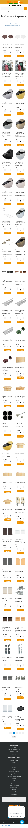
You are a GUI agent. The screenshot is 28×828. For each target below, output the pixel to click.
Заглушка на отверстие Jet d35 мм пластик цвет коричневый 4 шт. (7, 46)
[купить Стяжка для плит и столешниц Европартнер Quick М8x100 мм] (20, 415)
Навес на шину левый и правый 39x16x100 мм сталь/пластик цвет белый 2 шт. (20, 512)
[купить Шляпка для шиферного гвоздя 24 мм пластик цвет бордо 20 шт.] (7, 359)
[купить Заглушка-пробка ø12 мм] (20, 359)
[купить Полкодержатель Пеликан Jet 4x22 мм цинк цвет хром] (20, 154)
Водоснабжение (14, 760)
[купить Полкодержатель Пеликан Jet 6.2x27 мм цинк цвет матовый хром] (7, 94)
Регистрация (7, 825)
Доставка (14, 747)
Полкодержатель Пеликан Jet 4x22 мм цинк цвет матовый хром (6, 134)
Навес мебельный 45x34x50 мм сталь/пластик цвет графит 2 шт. (7, 688)
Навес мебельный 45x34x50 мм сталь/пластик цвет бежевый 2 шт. (20, 629)
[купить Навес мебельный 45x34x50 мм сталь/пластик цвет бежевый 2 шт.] (20, 619)
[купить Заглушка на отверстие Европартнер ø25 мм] (20, 388)
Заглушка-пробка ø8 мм (20, 482)
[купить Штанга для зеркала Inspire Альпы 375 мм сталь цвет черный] (20, 65)
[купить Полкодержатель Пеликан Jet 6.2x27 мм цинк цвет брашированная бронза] (20, 242)
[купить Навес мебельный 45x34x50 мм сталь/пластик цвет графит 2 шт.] (7, 678)
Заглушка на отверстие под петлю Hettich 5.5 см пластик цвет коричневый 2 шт (20, 282)
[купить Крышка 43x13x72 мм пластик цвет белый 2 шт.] (7, 590)
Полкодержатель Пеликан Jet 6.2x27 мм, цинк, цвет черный (7, 164)
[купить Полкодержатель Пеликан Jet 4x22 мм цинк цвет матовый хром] (7, 124)
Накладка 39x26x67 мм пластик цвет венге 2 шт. (7, 541)
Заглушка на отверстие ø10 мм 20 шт (20, 454)
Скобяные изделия (14, 783)
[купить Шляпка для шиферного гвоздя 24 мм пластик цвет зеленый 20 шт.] (20, 331)
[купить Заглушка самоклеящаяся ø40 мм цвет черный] (7, 415)
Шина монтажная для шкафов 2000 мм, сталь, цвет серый (19, 312)
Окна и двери (14, 773)
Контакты (14, 754)
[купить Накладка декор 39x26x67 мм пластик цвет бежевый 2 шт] (20, 562)
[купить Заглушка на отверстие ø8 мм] (7, 501)
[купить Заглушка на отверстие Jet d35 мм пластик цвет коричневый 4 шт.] (7, 36)
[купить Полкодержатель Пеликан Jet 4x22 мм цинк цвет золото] (20, 94)
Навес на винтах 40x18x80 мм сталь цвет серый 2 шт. (19, 600)
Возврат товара (14, 751)
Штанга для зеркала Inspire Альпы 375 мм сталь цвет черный (19, 75)
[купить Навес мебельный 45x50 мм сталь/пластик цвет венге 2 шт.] (7, 619)
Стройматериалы (14, 787)
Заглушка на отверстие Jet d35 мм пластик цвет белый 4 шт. (20, 46)
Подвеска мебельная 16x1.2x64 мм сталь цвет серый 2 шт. (6, 659)
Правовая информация (14, 749)
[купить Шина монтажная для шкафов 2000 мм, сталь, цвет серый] (20, 302)
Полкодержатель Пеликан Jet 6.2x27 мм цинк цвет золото (7, 455)
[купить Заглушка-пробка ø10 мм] (7, 474)
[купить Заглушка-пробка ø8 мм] (20, 474)
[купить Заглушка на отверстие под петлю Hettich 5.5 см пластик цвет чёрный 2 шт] (7, 272)
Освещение (14, 774)
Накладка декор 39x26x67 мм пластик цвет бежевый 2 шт (19, 571)
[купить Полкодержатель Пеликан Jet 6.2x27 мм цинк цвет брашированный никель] (7, 183)
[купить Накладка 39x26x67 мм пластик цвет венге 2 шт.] (7, 532)
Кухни (14, 769)
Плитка (14, 778)
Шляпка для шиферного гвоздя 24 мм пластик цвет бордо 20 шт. (7, 369)
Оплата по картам (14, 753)
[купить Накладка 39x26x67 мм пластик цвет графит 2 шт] (7, 562)
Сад (14, 780)
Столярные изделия (14, 785)
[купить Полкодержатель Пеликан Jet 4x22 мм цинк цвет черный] (7, 213)
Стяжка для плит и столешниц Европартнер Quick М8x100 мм (19, 426)
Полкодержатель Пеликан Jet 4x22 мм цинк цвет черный (6, 222)
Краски (14, 767)
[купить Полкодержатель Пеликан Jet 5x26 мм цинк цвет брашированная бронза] (20, 124)
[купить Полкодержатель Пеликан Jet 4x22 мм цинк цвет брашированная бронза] (7, 242)
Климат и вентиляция (14, 765)
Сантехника (14, 782)
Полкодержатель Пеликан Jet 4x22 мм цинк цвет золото (19, 103)
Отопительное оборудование (14, 776)
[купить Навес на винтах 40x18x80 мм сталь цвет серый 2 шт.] (20, 590)
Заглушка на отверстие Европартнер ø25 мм (20, 397)
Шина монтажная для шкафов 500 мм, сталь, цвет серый (7, 340)
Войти (3, 825)
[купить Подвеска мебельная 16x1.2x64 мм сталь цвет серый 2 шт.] (7, 649)
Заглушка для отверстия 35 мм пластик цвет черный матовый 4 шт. (19, 718)
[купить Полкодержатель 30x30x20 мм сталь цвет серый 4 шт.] (20, 678)
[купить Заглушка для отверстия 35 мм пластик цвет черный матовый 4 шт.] (20, 708)
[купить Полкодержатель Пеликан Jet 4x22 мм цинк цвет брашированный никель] (20, 183)
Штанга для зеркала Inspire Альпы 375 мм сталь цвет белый (7, 75)
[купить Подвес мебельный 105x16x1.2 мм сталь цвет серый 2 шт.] (20, 649)
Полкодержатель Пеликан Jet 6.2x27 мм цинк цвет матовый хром (7, 104)
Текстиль (14, 789)
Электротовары (14, 794)
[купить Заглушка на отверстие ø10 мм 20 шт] (20, 445)
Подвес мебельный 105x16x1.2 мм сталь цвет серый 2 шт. (19, 659)
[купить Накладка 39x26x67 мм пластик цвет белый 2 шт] (7, 708)
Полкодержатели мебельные (12, 25)
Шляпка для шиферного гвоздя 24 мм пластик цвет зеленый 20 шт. (20, 340)
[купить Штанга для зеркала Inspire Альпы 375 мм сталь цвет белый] (7, 65)
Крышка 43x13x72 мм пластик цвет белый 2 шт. (7, 600)
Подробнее (7, 56)
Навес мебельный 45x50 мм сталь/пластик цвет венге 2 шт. (6, 629)
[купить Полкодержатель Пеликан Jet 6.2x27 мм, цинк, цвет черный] (7, 154)
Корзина (3, 826)
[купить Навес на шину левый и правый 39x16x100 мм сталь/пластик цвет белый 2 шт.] (20, 501)
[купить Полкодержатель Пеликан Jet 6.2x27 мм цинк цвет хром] (20, 213)
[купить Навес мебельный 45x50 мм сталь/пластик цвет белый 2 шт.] (20, 532)
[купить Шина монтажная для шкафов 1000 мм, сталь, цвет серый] (7, 302)
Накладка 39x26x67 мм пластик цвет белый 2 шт (7, 718)
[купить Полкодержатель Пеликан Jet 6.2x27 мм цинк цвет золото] (7, 445)
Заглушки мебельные (11, 21)
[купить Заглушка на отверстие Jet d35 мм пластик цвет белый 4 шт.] (20, 36)
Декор (14, 762)
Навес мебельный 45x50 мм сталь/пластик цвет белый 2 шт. (20, 542)
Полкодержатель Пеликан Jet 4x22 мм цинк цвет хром (19, 164)
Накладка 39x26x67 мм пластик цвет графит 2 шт (7, 571)
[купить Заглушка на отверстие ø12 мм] (7, 388)
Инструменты (14, 764)
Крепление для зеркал (11, 23)
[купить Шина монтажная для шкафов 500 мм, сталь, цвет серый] (7, 331)
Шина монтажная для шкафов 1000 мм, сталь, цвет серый (7, 312)
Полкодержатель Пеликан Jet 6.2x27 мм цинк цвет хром (20, 222)
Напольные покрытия (14, 771)
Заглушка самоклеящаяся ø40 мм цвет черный (7, 425)
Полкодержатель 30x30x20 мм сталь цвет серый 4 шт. (19, 687)
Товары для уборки (14, 791)
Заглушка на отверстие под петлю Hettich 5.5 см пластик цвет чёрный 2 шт (7, 282)
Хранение (14, 792)
